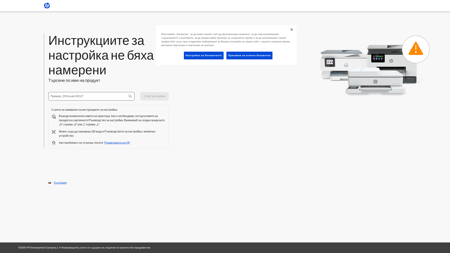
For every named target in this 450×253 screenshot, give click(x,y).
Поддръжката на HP (117, 142)
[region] (226, 45)
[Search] (130, 96)
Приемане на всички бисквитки (249, 55)
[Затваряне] (291, 29)
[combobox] (91, 96)
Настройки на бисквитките (204, 55)
